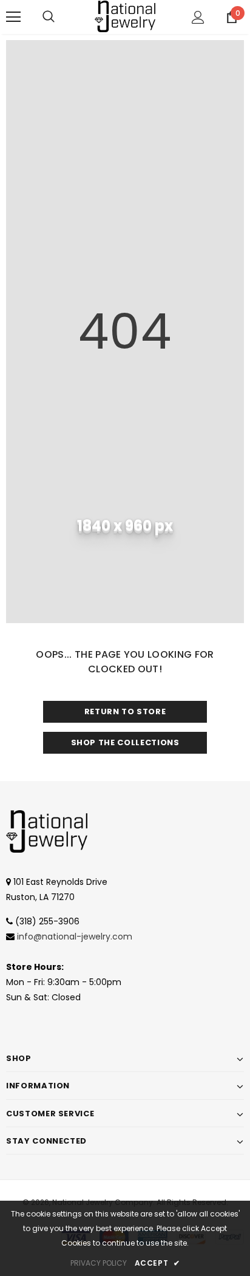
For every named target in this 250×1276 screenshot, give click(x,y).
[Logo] (125, 16)
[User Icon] (198, 17)
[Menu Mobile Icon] (13, 17)
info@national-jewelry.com (74, 936)
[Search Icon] (48, 17)
